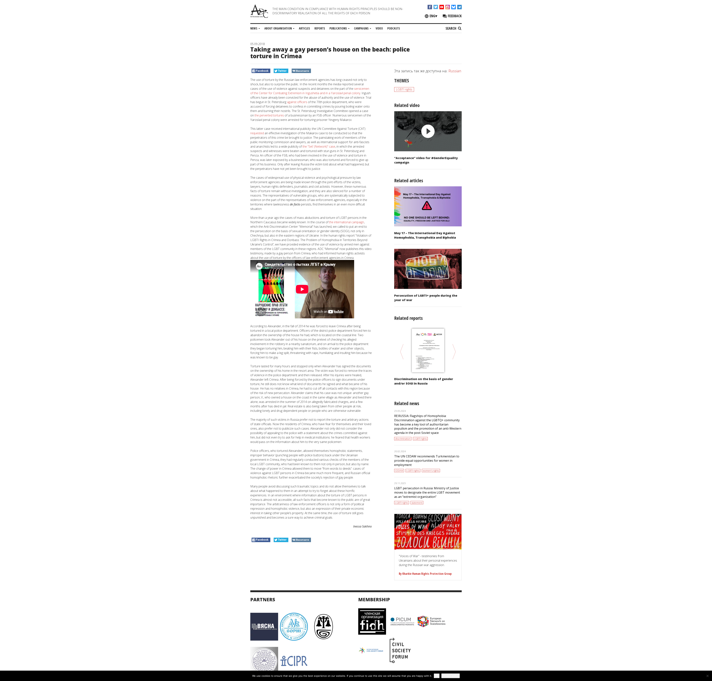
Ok (436, 675)
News (254, 28)
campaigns (361, 28)
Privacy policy (450, 675)
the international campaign (346, 222)
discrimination (403, 438)
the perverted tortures (269, 115)
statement (416, 502)
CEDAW (399, 470)
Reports (319, 28)
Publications (338, 28)
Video (379, 28)
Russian (455, 70)
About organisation (278, 28)
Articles (304, 28)
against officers (297, 102)
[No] (707, 676)
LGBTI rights (404, 89)
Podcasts (393, 28)
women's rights (431, 470)
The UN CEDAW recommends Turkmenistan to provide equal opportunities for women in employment (426, 460)
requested (257, 133)
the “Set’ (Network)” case (319, 146)
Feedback (454, 15)
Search (451, 28)
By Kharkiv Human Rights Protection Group (425, 574)
